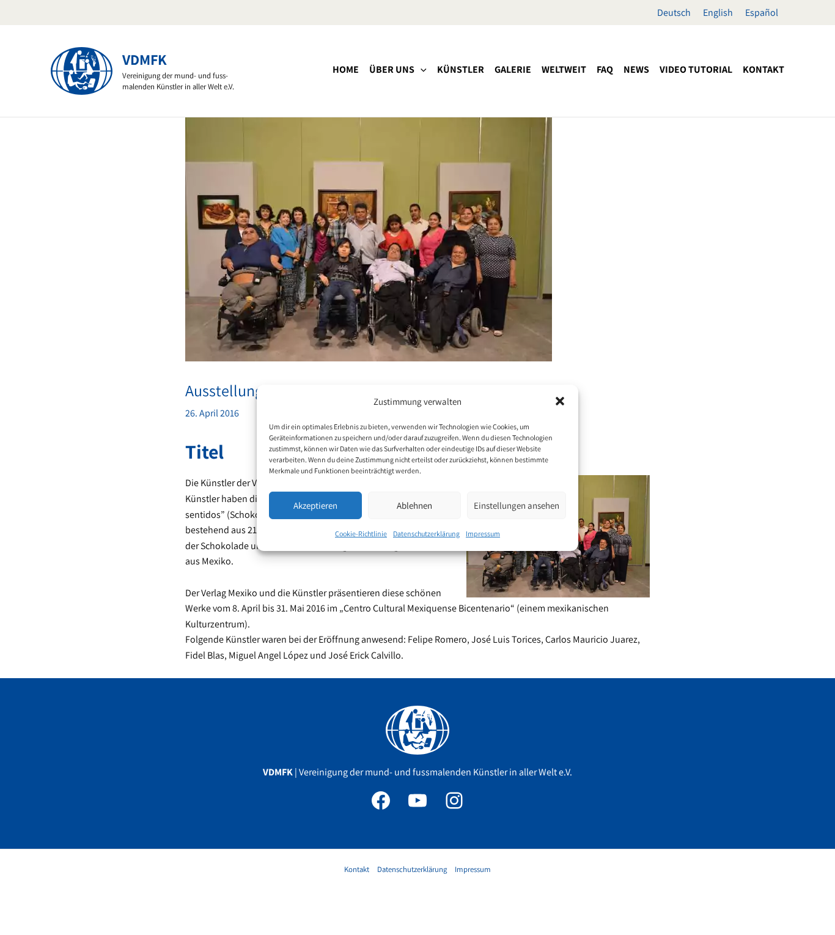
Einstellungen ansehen (516, 505)
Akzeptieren (315, 505)
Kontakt (356, 869)
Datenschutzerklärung (426, 533)
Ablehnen (414, 505)
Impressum (483, 533)
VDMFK (144, 59)
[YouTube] (417, 800)
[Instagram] (454, 800)
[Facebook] (381, 800)
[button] (560, 401)
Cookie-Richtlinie (361, 533)
